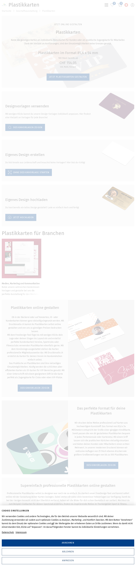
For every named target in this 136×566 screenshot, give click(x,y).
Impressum (21, 532)
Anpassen (68, 560)
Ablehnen (68, 551)
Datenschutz (8, 532)
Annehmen (68, 543)
